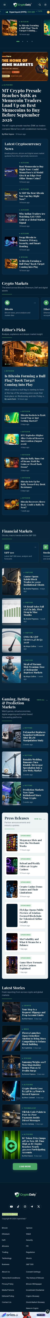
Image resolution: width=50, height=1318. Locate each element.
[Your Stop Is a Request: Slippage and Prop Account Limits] (11, 1012)
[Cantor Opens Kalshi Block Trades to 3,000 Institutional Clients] (11, 581)
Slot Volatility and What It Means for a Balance (30, 942)
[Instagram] (25, 1206)
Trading (5, 1252)
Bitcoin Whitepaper (34, 1284)
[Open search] (39, 4)
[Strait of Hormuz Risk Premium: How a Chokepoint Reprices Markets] (11, 669)
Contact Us (6, 1302)
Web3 (28, 1234)
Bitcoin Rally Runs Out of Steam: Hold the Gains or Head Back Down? (32, 462)
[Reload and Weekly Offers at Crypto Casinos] (12, 866)
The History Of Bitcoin (35, 1278)
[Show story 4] (32, 41)
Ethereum (6, 1234)
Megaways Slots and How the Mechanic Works (31, 843)
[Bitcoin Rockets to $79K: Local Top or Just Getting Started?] (11, 417)
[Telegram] (32, 1206)
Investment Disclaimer (35, 1290)
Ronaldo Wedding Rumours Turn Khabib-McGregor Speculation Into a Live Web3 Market (33, 765)
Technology (6, 1258)
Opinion (29, 1228)
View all (40, 700)
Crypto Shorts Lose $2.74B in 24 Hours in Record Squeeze (33, 1091)
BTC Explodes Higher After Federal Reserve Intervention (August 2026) (32, 439)
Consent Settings (33, 1272)
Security (29, 1240)
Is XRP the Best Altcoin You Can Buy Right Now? (31, 195)
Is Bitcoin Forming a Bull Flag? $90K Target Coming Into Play (29, 29)
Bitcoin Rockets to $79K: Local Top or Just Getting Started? (33, 418)
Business (5, 1264)
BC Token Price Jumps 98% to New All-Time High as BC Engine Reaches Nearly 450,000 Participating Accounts (34, 1145)
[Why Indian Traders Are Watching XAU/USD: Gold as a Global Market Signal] (11, 218)
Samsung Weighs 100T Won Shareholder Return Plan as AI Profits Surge (34, 1066)
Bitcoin (5, 1228)
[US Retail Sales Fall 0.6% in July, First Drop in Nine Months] (11, 611)
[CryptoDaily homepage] (22, 4)
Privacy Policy (7, 1284)
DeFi (4, 1240)
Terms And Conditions (11, 1278)
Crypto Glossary (32, 1296)
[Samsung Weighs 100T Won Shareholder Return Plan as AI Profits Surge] (11, 1066)
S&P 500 (29, 1264)
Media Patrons (8, 1290)
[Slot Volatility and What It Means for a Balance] (12, 941)
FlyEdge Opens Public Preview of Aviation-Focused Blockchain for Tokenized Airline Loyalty (31, 915)
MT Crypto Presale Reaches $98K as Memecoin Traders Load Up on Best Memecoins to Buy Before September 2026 (21, 105)
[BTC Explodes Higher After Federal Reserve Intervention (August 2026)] (11, 439)
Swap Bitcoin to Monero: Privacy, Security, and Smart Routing (30, 242)
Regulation (30, 1252)
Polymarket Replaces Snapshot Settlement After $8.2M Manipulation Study (34, 736)
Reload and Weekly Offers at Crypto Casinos (30, 866)
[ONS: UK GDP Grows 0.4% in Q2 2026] (11, 640)
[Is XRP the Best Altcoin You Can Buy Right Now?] (11, 196)
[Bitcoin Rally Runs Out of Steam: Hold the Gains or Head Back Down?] (11, 462)
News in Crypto (32, 1308)
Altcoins (5, 1246)
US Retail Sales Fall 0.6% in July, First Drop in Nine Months (34, 610)
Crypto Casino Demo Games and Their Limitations (31, 889)
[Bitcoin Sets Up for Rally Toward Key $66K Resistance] (11, 484)
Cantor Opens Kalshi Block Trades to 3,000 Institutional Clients (34, 580)
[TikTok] (18, 1206)
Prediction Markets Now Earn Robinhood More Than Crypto (33, 793)
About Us (6, 1272)
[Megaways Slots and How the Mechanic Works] (12, 842)
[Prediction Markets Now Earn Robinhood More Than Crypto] (11, 794)
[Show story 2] (22, 41)
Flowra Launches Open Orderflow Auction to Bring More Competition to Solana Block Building (34, 1038)
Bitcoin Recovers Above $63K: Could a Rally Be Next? (33, 504)
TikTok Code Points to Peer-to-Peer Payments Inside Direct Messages (34, 1116)
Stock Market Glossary (35, 1302)
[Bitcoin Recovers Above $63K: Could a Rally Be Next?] (11, 504)
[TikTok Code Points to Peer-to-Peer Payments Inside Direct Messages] (11, 1115)
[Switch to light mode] (45, 4)
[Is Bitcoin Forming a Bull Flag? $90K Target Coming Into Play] (9, 28)
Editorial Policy (8, 1296)
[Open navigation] (4, 4)
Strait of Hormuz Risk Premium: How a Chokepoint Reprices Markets (34, 668)
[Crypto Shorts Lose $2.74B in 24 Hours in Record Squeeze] (11, 1091)
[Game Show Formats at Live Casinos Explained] (12, 965)
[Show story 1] (18, 41)
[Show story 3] (27, 41)
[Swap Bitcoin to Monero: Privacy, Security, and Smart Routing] (11, 241)
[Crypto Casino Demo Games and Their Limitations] (12, 889)
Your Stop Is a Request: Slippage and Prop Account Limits (33, 1012)
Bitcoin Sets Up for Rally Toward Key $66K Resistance (33, 484)
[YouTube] (11, 1206)
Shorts (29, 1258)
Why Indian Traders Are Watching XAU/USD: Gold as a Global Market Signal (32, 218)
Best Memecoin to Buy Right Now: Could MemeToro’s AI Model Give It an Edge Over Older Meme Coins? (31, 172)
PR (27, 1246)
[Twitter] (38, 1206)
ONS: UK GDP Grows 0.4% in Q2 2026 (33, 639)
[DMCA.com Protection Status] (10, 1214)
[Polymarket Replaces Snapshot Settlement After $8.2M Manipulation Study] (11, 736)
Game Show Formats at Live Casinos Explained (31, 965)
